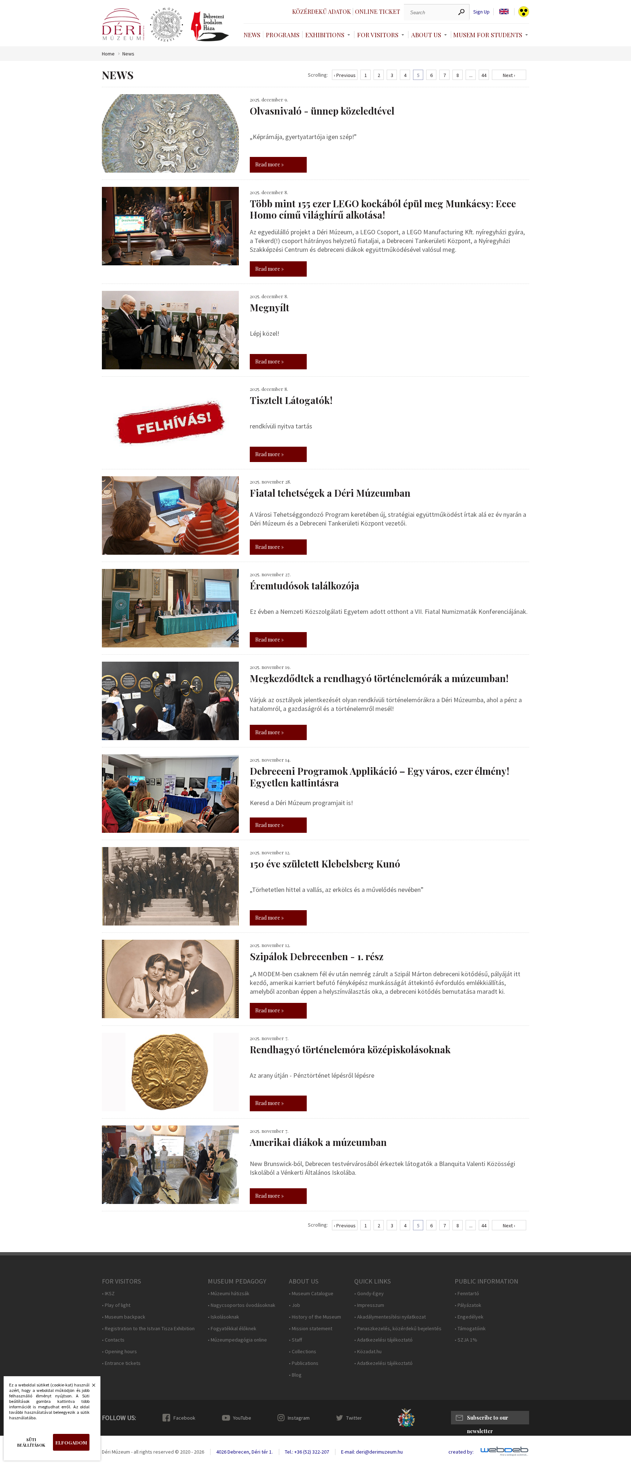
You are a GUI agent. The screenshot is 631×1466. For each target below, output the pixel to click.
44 (483, 75)
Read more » (269, 164)
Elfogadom (71, 1442)
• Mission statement (310, 1328)
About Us (426, 35)
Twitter (354, 1418)
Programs (282, 35)
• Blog (295, 1375)
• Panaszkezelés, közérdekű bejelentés (397, 1328)
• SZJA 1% (466, 1340)
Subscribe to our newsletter (487, 1419)
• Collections (302, 1351)
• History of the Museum (315, 1317)
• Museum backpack (123, 1317)
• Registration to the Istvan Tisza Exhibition (148, 1328)
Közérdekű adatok (321, 11)
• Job (294, 1305)
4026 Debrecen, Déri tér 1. (244, 1451)
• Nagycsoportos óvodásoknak (241, 1305)
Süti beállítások (31, 1442)
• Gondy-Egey (369, 1293)
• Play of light (116, 1305)
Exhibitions (324, 35)
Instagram (299, 1418)
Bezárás (89, 1387)
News (252, 35)
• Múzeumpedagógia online (237, 1340)
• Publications (303, 1363)
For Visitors (377, 35)
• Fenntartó (467, 1293)
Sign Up (481, 12)
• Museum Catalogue (311, 1293)
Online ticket (377, 11)
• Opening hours (119, 1351)
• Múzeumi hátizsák (228, 1293)
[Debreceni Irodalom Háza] (210, 26)
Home (108, 54)
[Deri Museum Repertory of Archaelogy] (166, 25)
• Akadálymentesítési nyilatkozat (390, 1317)
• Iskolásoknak (223, 1317)
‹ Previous (345, 75)
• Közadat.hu (368, 1351)
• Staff (295, 1340)
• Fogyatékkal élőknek (232, 1328)
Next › (509, 75)
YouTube (242, 1418)
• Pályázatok (468, 1305)
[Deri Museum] (123, 24)
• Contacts (113, 1340)
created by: (461, 1452)
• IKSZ (108, 1293)
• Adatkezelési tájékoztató (383, 1340)
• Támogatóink (470, 1328)
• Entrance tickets (121, 1363)
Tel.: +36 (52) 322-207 (307, 1451)
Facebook (184, 1418)
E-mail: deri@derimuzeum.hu (372, 1451)
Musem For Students (487, 35)
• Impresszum (369, 1305)
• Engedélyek (469, 1317)
